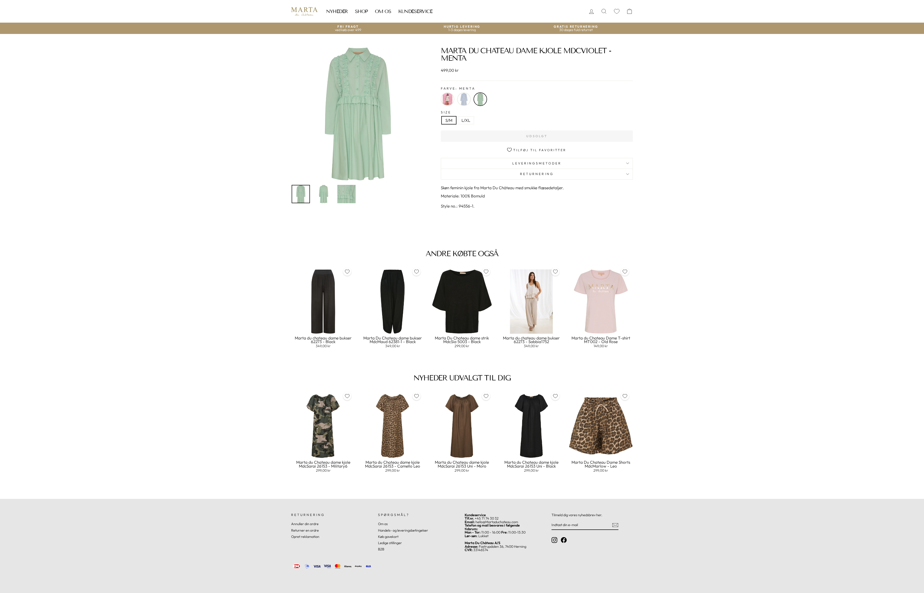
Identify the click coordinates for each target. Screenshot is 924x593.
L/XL (466, 120)
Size (446, 112)
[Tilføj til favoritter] (347, 271)
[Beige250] (447, 99)
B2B (381, 549)
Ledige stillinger (390, 543)
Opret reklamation (305, 536)
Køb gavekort (388, 536)
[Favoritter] (616, 11)
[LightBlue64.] (464, 99)
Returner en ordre (305, 530)
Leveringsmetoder (536, 163)
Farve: (458, 88)
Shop (361, 11)
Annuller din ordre (305, 524)
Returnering (537, 174)
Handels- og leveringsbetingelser (403, 530)
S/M (448, 120)
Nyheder (337, 11)
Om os (383, 11)
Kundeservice (415, 11)
